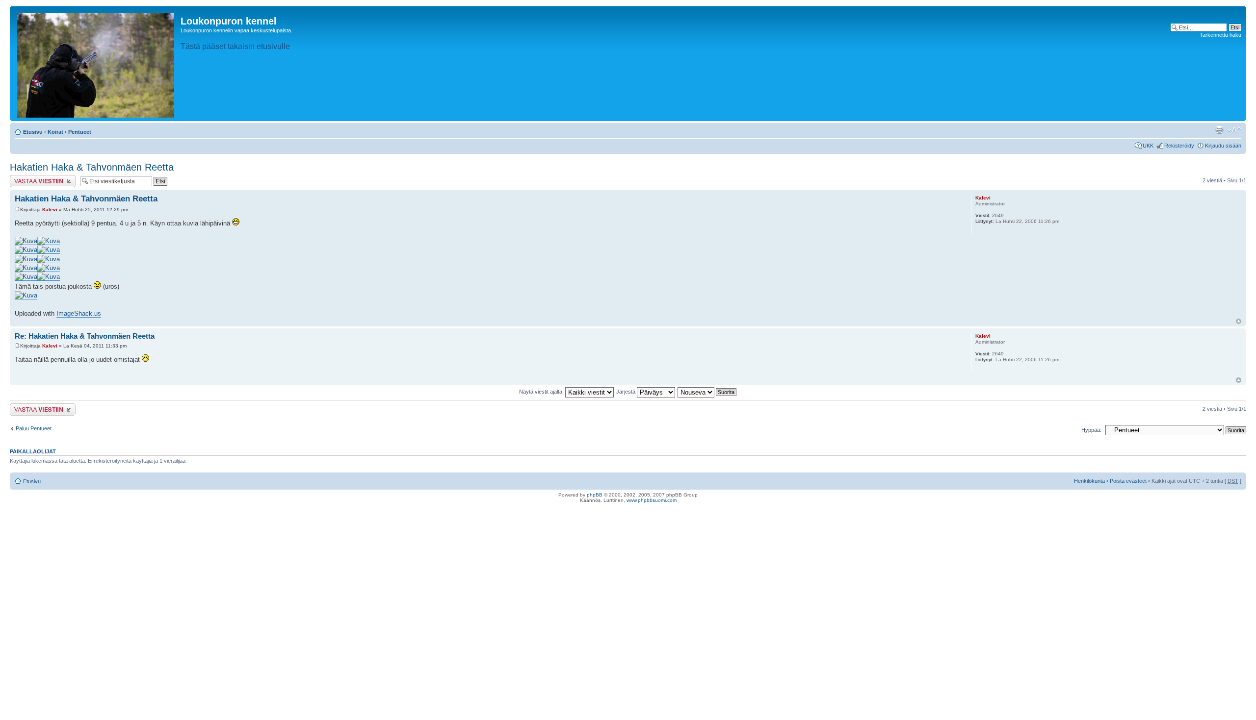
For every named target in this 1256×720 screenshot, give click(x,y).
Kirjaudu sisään (1223, 146)
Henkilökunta (1089, 481)
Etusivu (33, 132)
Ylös (1238, 321)
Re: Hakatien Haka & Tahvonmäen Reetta (85, 336)
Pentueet (79, 132)
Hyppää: (1091, 430)
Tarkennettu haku (1220, 35)
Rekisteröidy (1179, 146)
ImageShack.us (78, 313)
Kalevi (49, 209)
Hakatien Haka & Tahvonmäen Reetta (92, 167)
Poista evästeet (1128, 481)
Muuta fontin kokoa (1234, 129)
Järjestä (626, 392)
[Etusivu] (96, 63)
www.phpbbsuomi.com (652, 500)
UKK (1148, 146)
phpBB (594, 494)
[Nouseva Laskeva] (707, 392)
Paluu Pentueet (34, 428)
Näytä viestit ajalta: (542, 392)
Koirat (55, 132)
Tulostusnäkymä (1219, 129)
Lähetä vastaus (28, 178)
